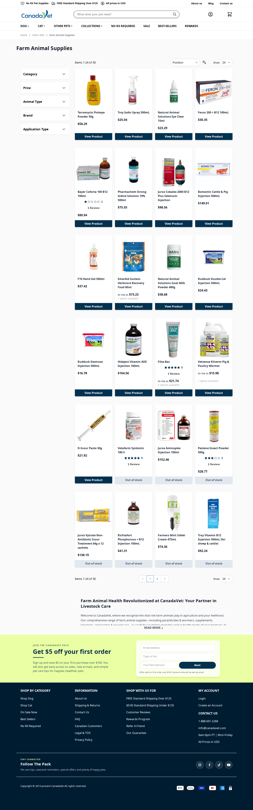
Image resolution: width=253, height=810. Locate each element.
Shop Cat (26, 705)
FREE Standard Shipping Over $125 (148, 698)
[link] (143, 579)
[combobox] (177, 656)
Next (197, 665)
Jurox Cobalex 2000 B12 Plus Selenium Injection (173, 196)
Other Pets (38, 35)
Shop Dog (26, 698)
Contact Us (82, 712)
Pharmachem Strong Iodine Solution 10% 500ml (132, 196)
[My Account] (212, 14)
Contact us (226, 3)
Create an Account (210, 705)
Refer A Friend (135, 726)
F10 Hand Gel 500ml (91, 279)
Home (23, 35)
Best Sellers (27, 719)
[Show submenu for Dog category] (28, 26)
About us (196, 3)
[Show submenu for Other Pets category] (71, 26)
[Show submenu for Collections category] (101, 26)
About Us (81, 698)
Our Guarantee (136, 733)
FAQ (77, 719)
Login (202, 698)
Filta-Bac (164, 362)
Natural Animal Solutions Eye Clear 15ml (171, 117)
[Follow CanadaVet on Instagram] (200, 765)
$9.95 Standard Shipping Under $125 (150, 705)
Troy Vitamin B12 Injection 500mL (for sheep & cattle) (211, 539)
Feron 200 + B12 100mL (213, 112)
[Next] (165, 579)
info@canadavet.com (212, 728)
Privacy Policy (83, 740)
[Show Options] (212, 656)
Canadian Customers (88, 726)
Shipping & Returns (87, 705)
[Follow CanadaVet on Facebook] (209, 765)
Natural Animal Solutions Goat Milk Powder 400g (171, 283)
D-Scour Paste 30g (90, 448)
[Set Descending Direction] (204, 62)
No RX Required (30, 726)
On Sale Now (28, 712)
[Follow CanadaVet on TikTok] (219, 765)
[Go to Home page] (36, 14)
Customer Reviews (138, 712)
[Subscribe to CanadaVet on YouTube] (229, 765)
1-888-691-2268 (208, 721)
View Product (94, 136)
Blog (211, 3)
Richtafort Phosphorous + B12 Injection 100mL (131, 539)
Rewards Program (138, 719)
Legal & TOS (83, 733)
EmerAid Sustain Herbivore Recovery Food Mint (131, 283)
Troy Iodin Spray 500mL (134, 112)
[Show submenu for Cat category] (44, 26)
